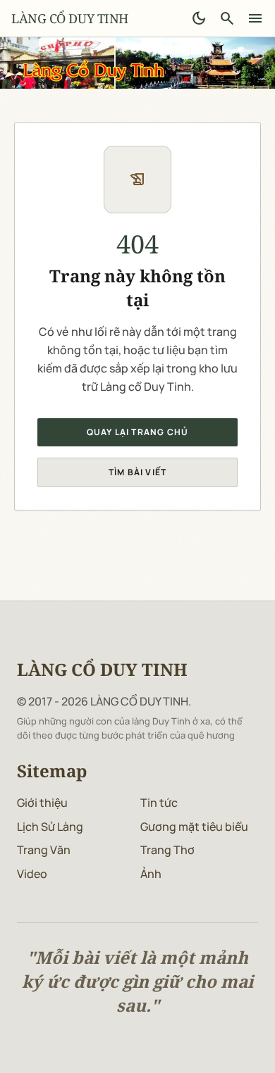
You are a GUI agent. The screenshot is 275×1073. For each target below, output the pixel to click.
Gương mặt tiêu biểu (194, 826)
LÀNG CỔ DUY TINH (69, 18)
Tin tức (159, 802)
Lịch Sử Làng (50, 826)
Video (32, 873)
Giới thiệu (42, 802)
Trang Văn (44, 850)
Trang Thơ (167, 850)
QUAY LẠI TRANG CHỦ (138, 432)
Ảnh (150, 873)
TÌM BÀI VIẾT (137, 472)
